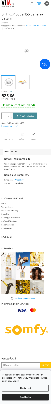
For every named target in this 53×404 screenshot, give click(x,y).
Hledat (45, 365)
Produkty (19, 180)
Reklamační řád (7, 224)
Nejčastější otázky (9, 221)
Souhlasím (25, 397)
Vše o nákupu (7, 207)
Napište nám (6, 228)
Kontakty (5, 214)
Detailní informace (9, 126)
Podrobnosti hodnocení (36, 25)
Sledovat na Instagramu (25, 298)
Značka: (9, 28)
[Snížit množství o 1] (11, 117)
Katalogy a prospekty (10, 217)
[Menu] (46, 3)
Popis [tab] (6, 151)
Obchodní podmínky (9, 210)
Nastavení (25, 388)
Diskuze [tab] (14, 151)
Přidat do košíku (27, 116)
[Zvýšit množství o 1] (11, 114)
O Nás (3, 203)
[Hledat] (32, 3)
